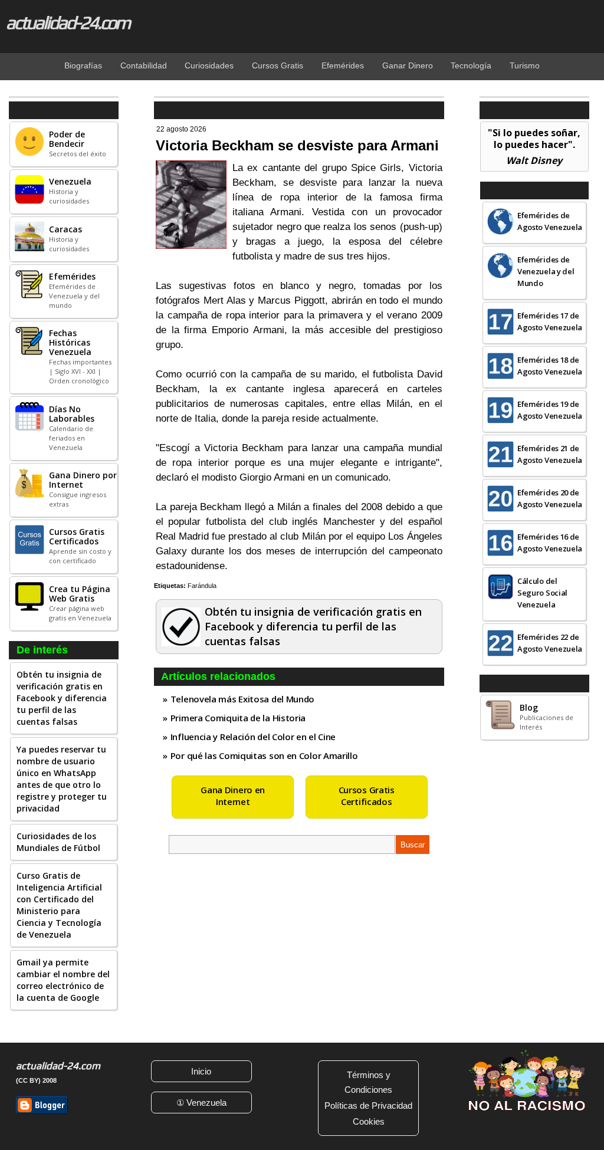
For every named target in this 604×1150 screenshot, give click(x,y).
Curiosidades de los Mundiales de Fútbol (58, 841)
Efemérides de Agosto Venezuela (549, 221)
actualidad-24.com (67, 22)
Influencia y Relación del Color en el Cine (253, 736)
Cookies (369, 1121)
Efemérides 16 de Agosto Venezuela (549, 542)
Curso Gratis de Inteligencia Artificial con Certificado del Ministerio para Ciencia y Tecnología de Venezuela (59, 905)
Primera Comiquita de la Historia (238, 718)
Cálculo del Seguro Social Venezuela (542, 593)
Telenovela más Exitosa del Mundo (242, 699)
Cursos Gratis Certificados (367, 795)
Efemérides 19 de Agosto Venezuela (549, 410)
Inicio (201, 1071)
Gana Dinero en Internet (233, 795)
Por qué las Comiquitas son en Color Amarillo (264, 755)
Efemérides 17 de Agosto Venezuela (549, 321)
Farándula (202, 585)
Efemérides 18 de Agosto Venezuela (549, 365)
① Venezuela (201, 1103)
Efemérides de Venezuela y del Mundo (546, 271)
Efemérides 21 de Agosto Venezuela (549, 454)
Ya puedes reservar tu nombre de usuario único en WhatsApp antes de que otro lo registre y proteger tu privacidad (62, 779)
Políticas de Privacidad (368, 1105)
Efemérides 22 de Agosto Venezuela (549, 643)
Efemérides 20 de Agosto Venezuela (549, 498)
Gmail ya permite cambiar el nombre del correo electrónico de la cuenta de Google (63, 980)
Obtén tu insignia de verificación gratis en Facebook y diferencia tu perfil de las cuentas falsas (62, 698)
